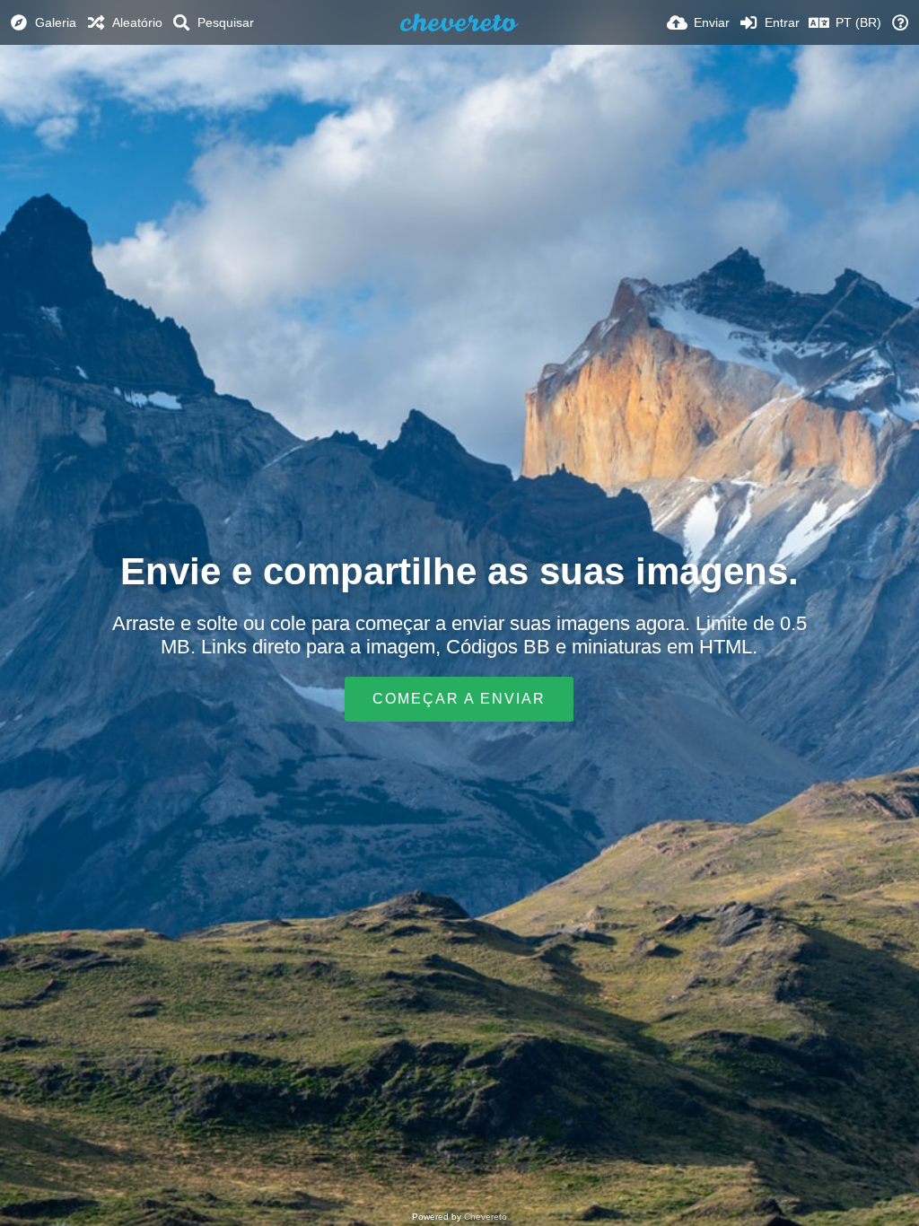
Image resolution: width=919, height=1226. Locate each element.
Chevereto (485, 1217)
